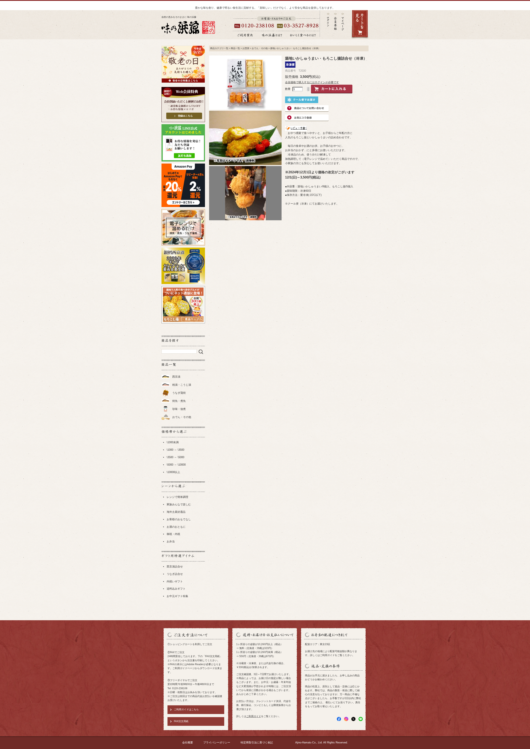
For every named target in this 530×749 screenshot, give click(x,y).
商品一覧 (235, 48)
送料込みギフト (176, 588)
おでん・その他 (181, 417)
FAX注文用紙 (181, 721)
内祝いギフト (175, 581)
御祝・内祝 (173, 534)
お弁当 (171, 541)
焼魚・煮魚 (179, 400)
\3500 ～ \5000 (175, 457)
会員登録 (335, 21)
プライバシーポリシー (216, 742)
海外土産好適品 (176, 511)
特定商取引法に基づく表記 (257, 742)
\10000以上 (173, 472)
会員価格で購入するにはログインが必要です (312, 82)
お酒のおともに (176, 526)
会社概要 (187, 742)
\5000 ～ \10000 (176, 464)
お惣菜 (245, 48)
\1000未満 (173, 442)
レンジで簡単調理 (177, 497)
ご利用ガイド (253, 716)
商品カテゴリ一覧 (219, 48)
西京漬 (176, 376)
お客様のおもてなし (179, 519)
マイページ (343, 24)
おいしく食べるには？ (303, 35)
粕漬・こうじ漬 (181, 384)
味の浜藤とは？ (272, 35)
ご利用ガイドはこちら (186, 709)
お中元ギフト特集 (177, 596)
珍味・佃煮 (179, 409)
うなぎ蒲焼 (179, 392)
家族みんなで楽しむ (179, 504)
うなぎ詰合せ (175, 574)
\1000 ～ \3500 (175, 449)
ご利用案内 (244, 35)
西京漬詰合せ (175, 566)
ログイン (328, 19)
